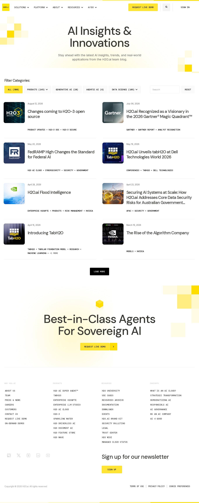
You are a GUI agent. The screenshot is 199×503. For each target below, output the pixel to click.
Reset (188, 89)
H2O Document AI (63, 428)
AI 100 (91, 7)
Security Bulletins (113, 423)
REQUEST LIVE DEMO (143, 7)
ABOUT (56, 7)
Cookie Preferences (179, 486)
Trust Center (109, 432)
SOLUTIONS (20, 7)
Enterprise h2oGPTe (65, 400)
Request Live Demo (16, 418)
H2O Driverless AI (64, 423)
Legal (105, 428)
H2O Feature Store (64, 432)
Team (7, 395)
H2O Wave (58, 437)
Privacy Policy (156, 486)
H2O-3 (56, 414)
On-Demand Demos (14, 423)
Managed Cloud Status (115, 442)
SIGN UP (112, 469)
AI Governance (158, 409)
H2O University (111, 390)
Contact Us (11, 414)
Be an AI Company (160, 414)
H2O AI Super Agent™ (65, 390)
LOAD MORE (99, 271)
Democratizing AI (160, 400)
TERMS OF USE (137, 486)
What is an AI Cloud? (163, 390)
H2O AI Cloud (61, 409)
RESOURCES (74, 7)
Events (106, 414)
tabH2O (57, 395)
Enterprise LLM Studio (67, 404)
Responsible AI (159, 404)
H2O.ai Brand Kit (112, 418)
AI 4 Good (156, 418)
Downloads (108, 409)
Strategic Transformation (165, 395)
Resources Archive (113, 400)
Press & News (12, 400)
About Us (10, 390)
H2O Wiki (107, 437)
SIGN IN (185, 7)
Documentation (110, 404)
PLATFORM (39, 7)
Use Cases (108, 395)
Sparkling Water (63, 418)
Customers (11, 409)
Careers (9, 404)
